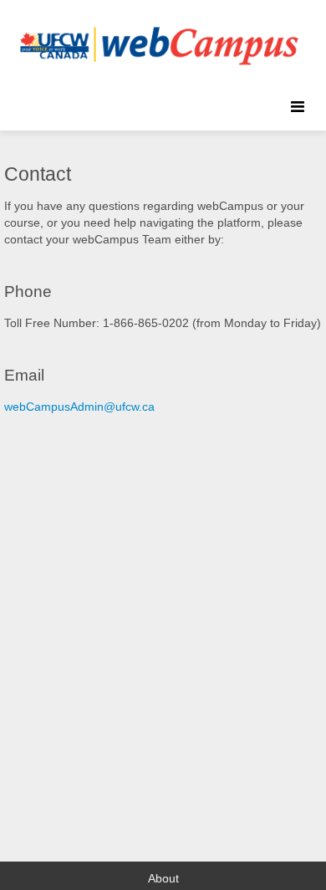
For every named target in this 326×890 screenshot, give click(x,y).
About (163, 878)
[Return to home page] (154, 41)
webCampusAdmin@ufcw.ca (79, 406)
